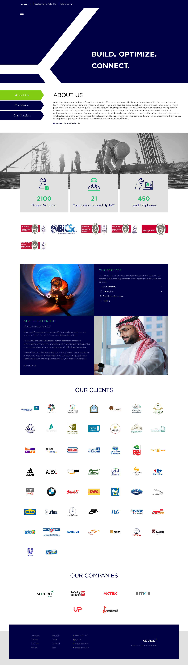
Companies (35, 636)
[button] (67, 123)
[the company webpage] (110, 609)
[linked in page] (71, 4)
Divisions (34, 640)
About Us (55, 636)
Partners (34, 647)
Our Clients (35, 643)
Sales (54, 647)
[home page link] (26, 3)
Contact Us (56, 643)
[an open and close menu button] (22, 14)
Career (54, 640)
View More (28, 366)
